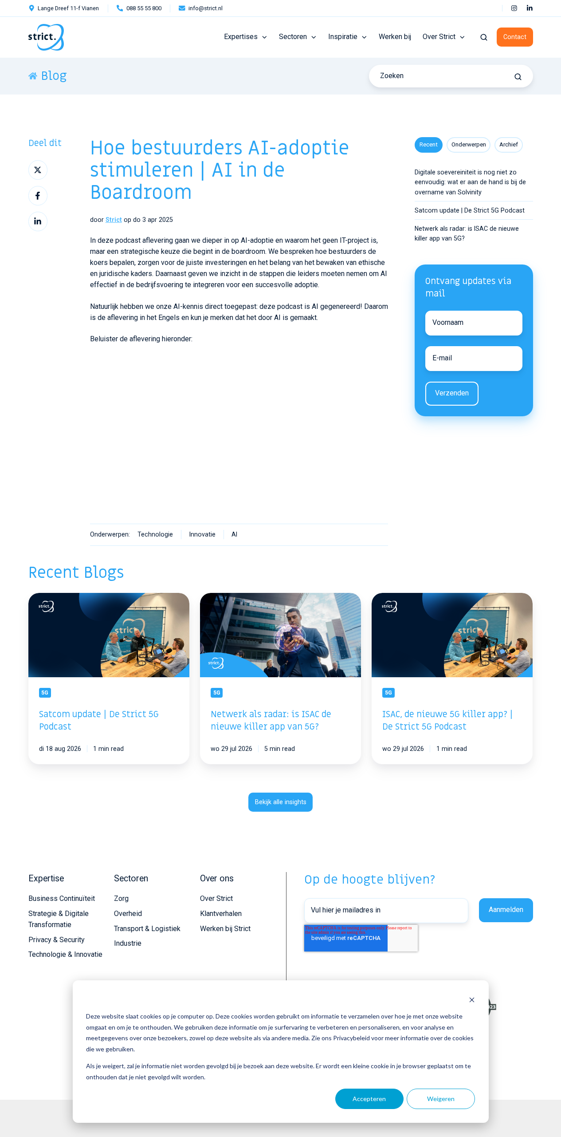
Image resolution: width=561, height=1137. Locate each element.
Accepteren (369, 1098)
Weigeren (441, 1098)
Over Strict (439, 36)
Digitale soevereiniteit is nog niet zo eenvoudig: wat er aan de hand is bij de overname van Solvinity (470, 182)
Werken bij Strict (225, 928)
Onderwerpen (468, 144)
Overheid (128, 913)
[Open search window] (483, 37)
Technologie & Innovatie (65, 954)
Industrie (127, 943)
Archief (508, 144)
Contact (514, 36)
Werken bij (395, 36)
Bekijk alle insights (280, 801)
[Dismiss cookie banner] (472, 999)
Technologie (155, 534)
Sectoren (293, 36)
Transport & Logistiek (147, 928)
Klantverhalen (221, 913)
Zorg (121, 898)
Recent (429, 144)
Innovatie (202, 534)
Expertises (241, 36)
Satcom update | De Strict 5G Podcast (470, 210)
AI (234, 534)
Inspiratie (342, 36)
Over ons (217, 878)
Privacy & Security (56, 940)
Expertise (46, 878)
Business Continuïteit (61, 898)
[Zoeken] (518, 76)
